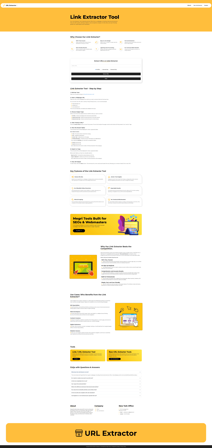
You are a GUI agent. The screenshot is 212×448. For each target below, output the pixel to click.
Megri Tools (108, 446)
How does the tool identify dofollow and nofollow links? (84, 389)
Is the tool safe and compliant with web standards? (83, 392)
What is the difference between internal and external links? (85, 386)
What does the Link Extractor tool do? (80, 372)
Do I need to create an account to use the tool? (82, 378)
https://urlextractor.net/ (89, 94)
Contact (206, 5)
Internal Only (105, 69)
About (189, 5)
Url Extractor (97, 446)
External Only (114, 69)
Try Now (78, 230)
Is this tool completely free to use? (79, 381)
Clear (106, 78)
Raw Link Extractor (198, 5)
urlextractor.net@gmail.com (128, 412)
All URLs (98, 69)
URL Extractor (10, 5)
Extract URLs (106, 73)
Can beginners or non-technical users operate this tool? (84, 395)
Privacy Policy (123, 446)
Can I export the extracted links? (78, 383)
